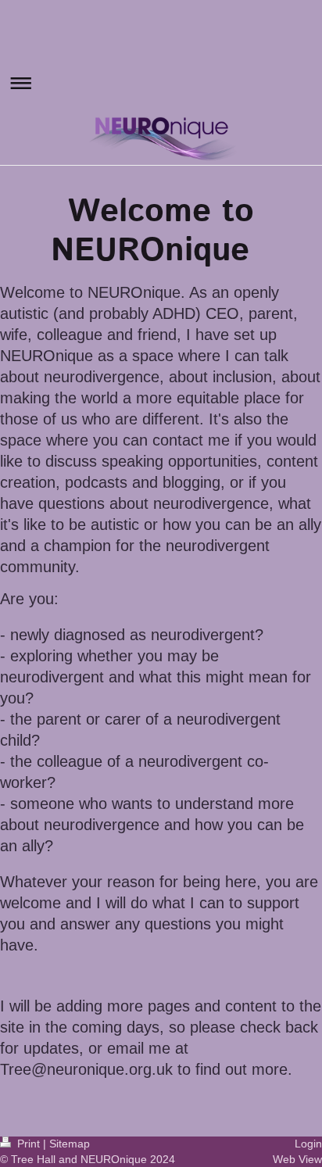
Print (28, 1143)
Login (308, 1143)
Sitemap (69, 1143)
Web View (297, 1159)
